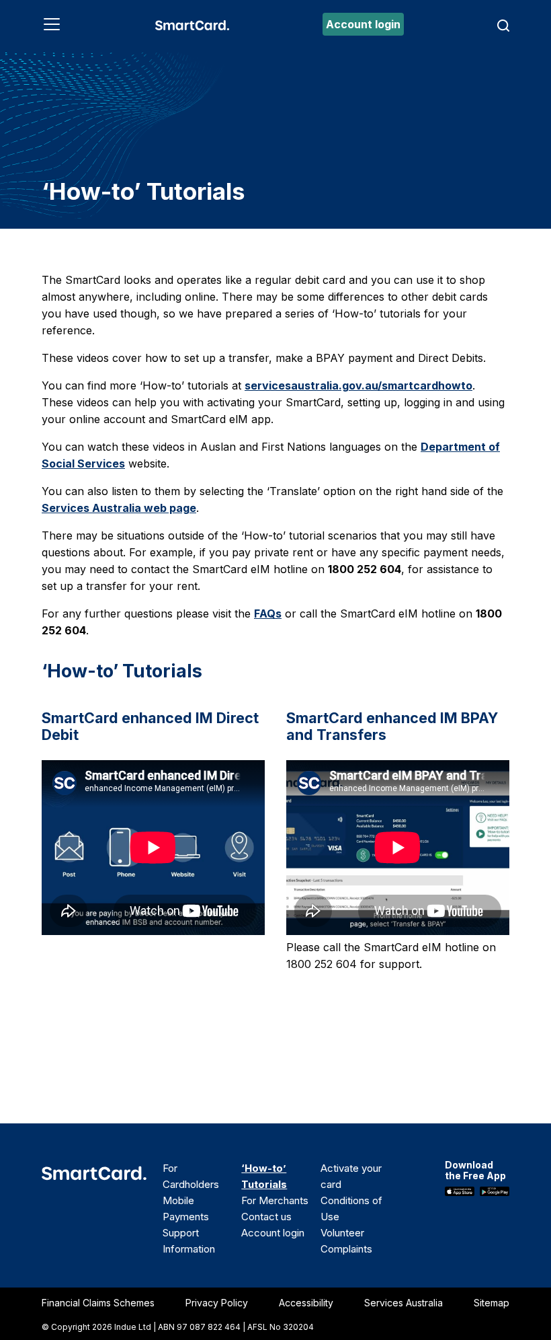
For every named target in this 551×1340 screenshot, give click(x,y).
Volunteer (342, 1232)
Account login (363, 24)
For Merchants (274, 1200)
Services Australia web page (119, 508)
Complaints (346, 1248)
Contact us (266, 1216)
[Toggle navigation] (52, 24)
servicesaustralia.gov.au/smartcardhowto (358, 385)
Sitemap (491, 1302)
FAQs (268, 613)
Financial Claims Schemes (98, 1302)
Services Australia (403, 1302)
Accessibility (306, 1302)
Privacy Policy (216, 1302)
